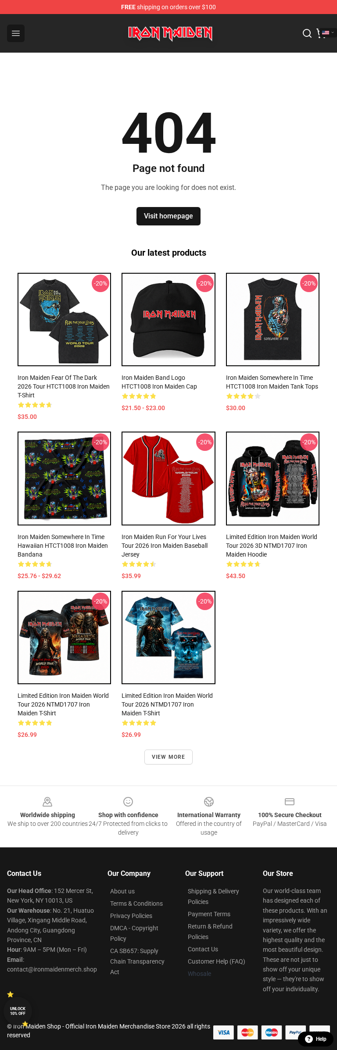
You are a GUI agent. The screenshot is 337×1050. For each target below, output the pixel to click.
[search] (307, 33)
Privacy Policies (131, 915)
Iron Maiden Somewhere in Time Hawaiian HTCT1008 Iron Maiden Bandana (63, 545)
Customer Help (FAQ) (216, 961)
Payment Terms (209, 914)
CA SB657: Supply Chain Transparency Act (137, 961)
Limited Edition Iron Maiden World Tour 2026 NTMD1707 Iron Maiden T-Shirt (63, 704)
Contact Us (203, 949)
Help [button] (321, 1039)
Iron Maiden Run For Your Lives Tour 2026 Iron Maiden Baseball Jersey (165, 545)
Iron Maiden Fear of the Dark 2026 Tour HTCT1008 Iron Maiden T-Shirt (64, 386)
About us (122, 891)
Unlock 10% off (17, 1011)
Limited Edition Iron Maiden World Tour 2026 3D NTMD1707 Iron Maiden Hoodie (271, 545)
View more (169, 757)
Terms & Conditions (136, 903)
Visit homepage (168, 216)
